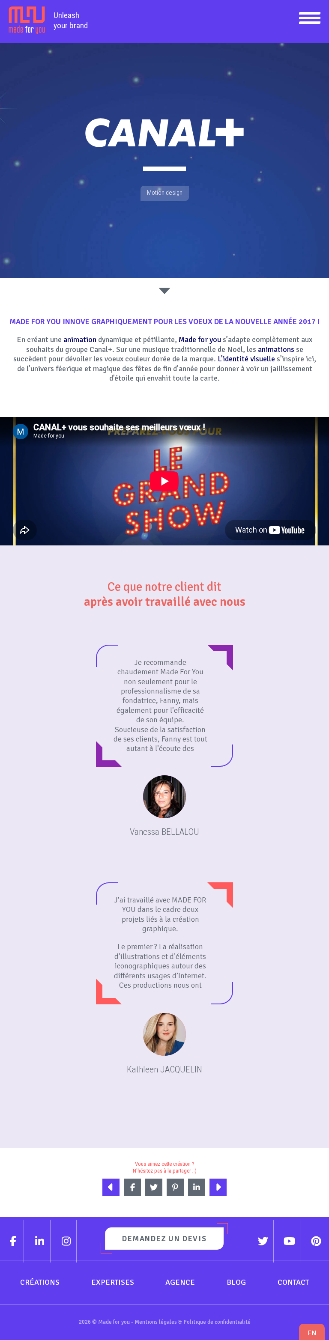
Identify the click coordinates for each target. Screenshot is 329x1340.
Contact (293, 1282)
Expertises (112, 1282)
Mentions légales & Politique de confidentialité (193, 1321)
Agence (180, 1282)
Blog (236, 1282)
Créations (40, 1282)
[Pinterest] (315, 1241)
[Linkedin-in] (40, 1241)
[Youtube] (289, 1241)
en (312, 1332)
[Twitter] (263, 1241)
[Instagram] (66, 1241)
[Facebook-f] (13, 1241)
